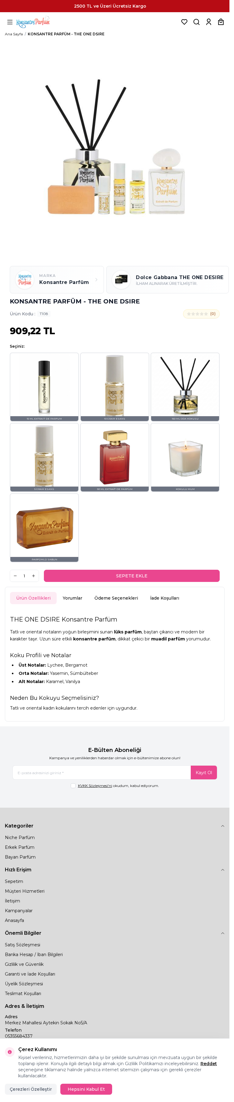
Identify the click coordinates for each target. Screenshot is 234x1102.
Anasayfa (14, 920)
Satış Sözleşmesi (22, 945)
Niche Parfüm (20, 837)
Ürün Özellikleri (33, 598)
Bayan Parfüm (20, 857)
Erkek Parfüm (19, 847)
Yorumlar (72, 598)
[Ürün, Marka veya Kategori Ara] (196, 22)
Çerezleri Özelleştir (31, 1089)
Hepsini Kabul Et (86, 1089)
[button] (44, 387)
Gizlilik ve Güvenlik (24, 964)
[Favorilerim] (184, 22)
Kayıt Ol (204, 772)
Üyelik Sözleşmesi (24, 984)
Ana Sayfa (14, 34)
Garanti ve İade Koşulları (30, 974)
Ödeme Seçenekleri (116, 598)
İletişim (12, 901)
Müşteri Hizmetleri (24, 891)
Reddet (208, 1063)
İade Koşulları (164, 598)
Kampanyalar (19, 910)
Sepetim (14, 881)
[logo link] (40, 22)
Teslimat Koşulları (23, 993)
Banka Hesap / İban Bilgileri (34, 954)
